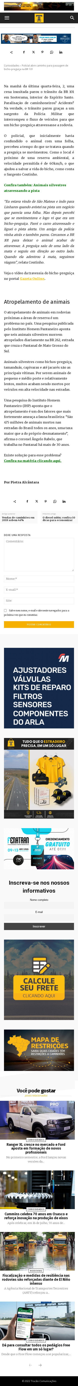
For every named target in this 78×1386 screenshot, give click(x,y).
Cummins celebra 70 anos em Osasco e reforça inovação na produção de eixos (36, 1216)
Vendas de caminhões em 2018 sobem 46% (18, 518)
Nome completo (39, 900)
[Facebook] (24, 52)
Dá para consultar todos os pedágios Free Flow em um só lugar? (36, 1347)
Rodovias (36, 1271)
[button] (6, 18)
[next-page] (40, 1365)
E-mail (39, 912)
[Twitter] (33, 52)
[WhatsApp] (52, 52)
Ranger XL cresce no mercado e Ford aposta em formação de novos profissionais (36, 1148)
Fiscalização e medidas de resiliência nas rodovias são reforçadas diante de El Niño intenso (36, 1279)
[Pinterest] (42, 52)
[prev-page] (31, 1365)
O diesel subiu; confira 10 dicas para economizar (59, 518)
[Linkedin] (61, 52)
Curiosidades (11, 65)
